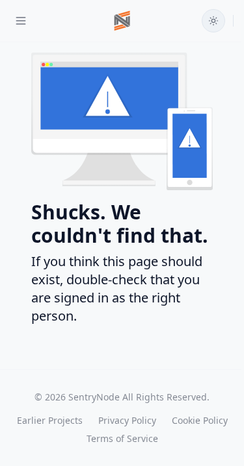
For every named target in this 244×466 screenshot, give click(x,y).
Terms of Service (122, 438)
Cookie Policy (200, 420)
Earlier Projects (50, 420)
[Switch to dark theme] (213, 20)
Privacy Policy (127, 420)
